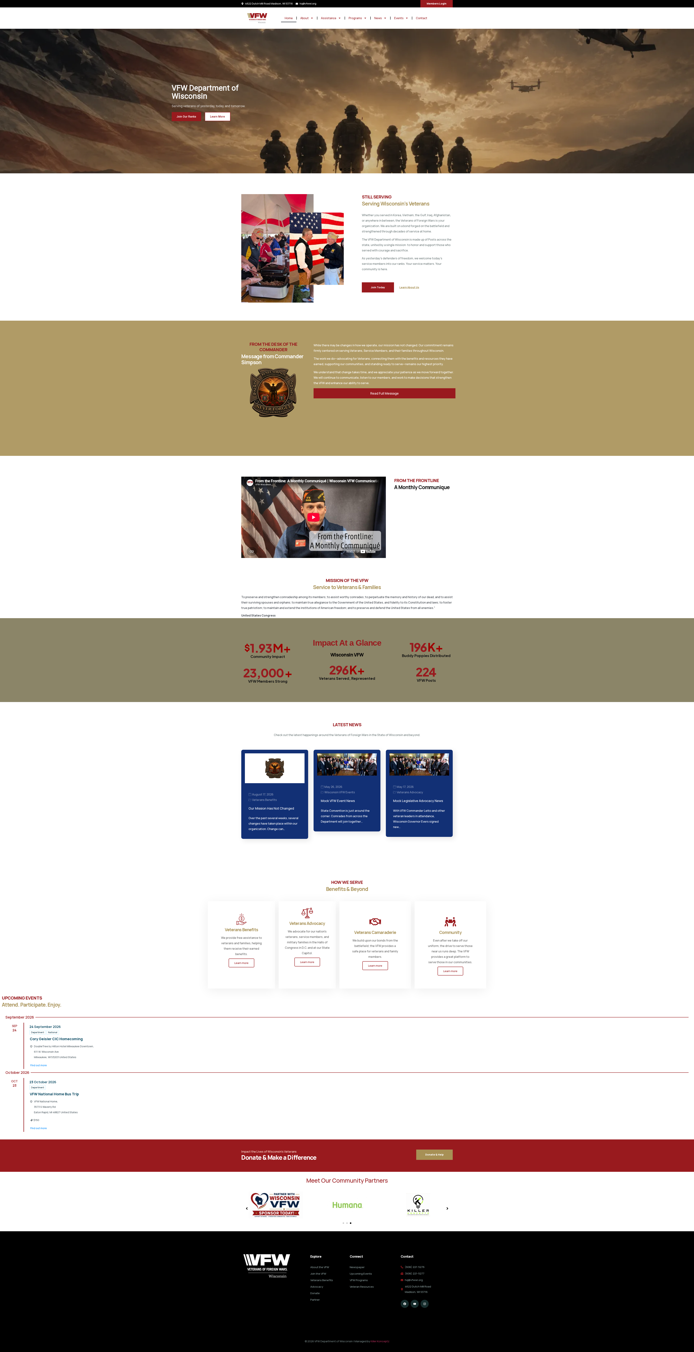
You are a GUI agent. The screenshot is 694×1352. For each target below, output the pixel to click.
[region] (347, 101)
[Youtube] (415, 1304)
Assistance (328, 18)
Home (289, 18)
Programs (355, 18)
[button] (341, 169)
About (304, 18)
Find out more (38, 1065)
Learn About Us (409, 287)
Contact (421, 18)
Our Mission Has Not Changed (271, 808)
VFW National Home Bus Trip (54, 1094)
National (52, 1032)
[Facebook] (405, 1304)
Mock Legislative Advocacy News (418, 801)
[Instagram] (425, 1304)
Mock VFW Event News (338, 801)
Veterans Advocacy (410, 792)
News (378, 18)
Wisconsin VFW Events (339, 792)
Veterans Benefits (264, 799)
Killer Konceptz (380, 1341)
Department (37, 1032)
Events (399, 18)
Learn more (241, 963)
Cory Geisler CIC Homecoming (56, 1038)
